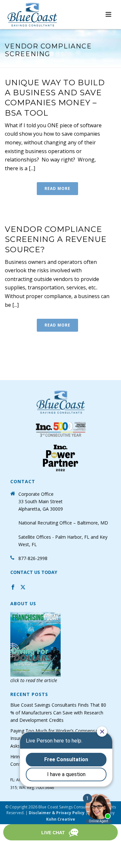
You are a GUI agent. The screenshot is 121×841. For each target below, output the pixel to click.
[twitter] (22, 588)
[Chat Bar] (60, 832)
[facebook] (12, 588)
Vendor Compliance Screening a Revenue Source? (55, 239)
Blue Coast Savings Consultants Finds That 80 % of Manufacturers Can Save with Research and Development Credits (58, 712)
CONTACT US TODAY (33, 572)
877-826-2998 (32, 558)
